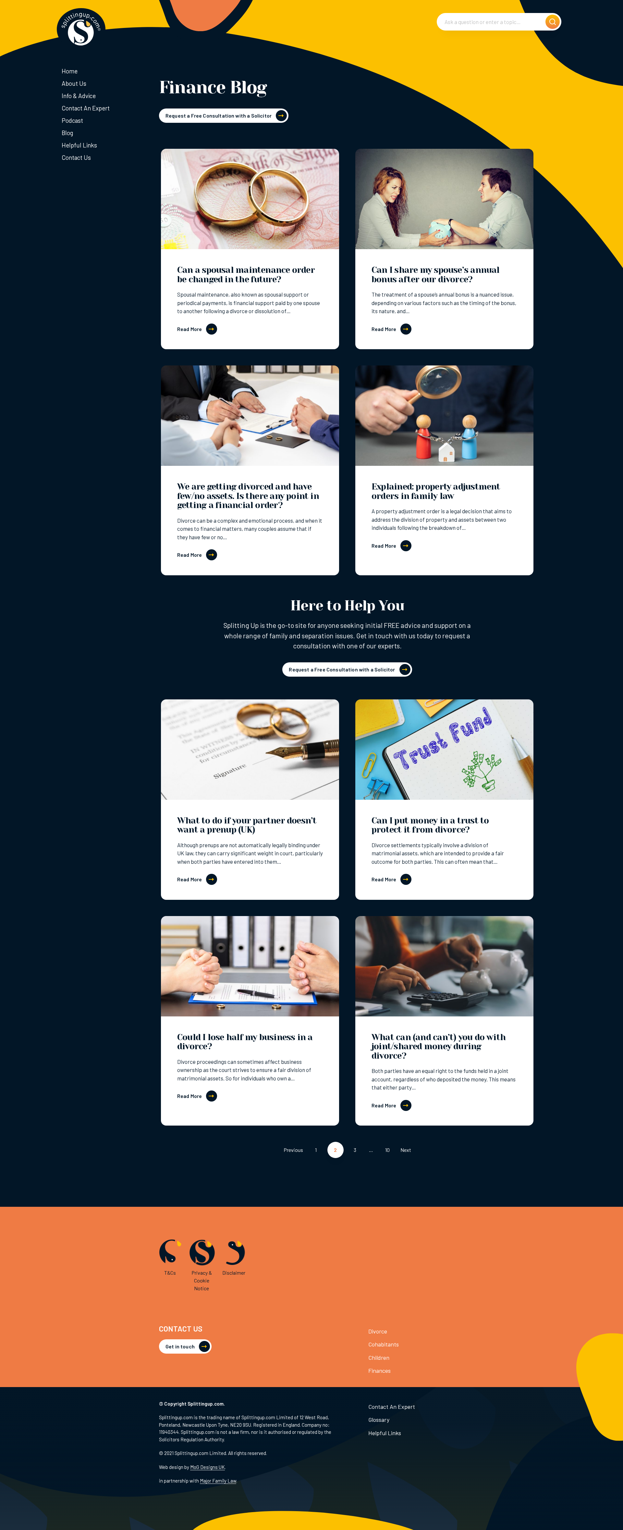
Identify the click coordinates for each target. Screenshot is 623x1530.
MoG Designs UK (207, 1467)
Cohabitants (383, 1344)
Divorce (377, 1331)
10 (387, 1150)
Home (70, 71)
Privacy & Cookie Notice (201, 1280)
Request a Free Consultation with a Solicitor (218, 115)
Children (378, 1357)
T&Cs (170, 1272)
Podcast (72, 120)
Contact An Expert (86, 108)
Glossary (378, 1419)
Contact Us (76, 157)
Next (405, 1150)
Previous (293, 1150)
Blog (67, 132)
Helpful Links (79, 145)
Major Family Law (218, 1481)
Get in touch (180, 1346)
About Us (74, 83)
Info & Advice (79, 95)
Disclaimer (233, 1272)
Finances (379, 1370)
